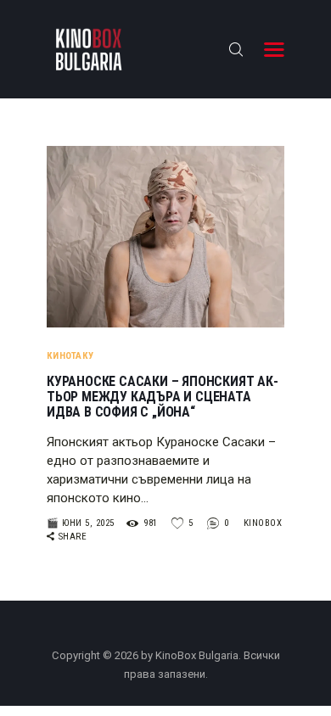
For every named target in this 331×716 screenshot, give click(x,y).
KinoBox (263, 523)
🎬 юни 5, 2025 (81, 523)
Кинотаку (70, 355)
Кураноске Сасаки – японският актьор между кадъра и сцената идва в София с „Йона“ (162, 397)
